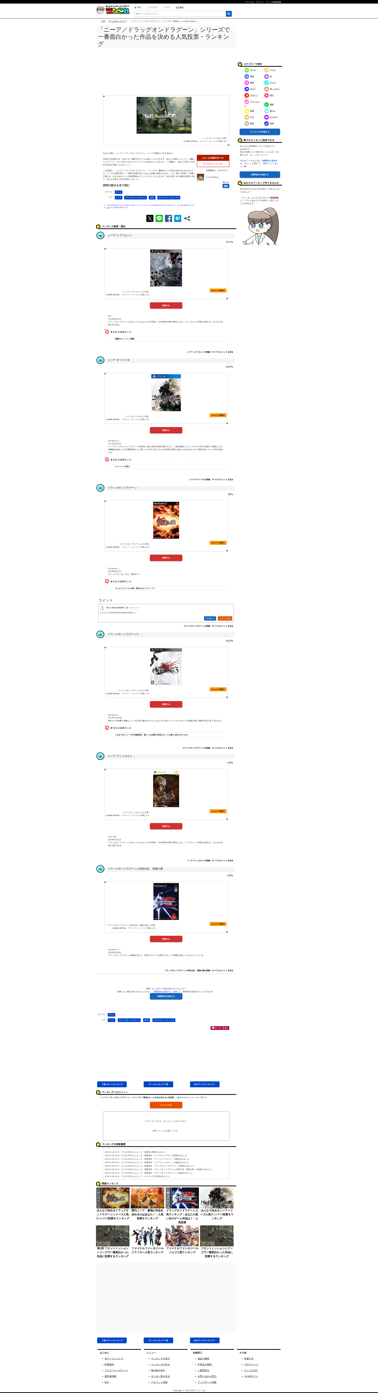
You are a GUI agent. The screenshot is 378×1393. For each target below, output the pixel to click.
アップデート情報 (207, 1382)
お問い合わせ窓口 (207, 1376)
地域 (272, 123)
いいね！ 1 (210, 618)
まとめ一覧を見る (160, 1376)
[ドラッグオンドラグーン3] (166, 666)
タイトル (153, 7)
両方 (139, 7)
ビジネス (274, 117)
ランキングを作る (160, 1364)
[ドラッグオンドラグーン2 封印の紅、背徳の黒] (166, 901)
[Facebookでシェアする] (168, 218)
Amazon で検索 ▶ (218, 290)
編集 (226, 186)
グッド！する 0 (221, 1028)
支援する (249, 1358)
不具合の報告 (205, 1364)
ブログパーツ (251, 1364)
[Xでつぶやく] (149, 218)
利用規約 (109, 1364)
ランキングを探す (160, 1358)
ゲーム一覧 (158, 1084)
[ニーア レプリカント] (166, 267)
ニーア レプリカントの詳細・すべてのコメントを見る (210, 352)
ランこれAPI (250, 1370)
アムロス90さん (212, 177)
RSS (107, 1382)
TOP (103, 21)
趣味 (272, 104)
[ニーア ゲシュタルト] (166, 788)
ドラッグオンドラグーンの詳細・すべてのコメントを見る (208, 626)
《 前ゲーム (112, 1084)
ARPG (152, 198)
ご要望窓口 (203, 1370)
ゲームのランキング (117, 21)
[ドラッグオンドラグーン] (166, 520)
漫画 (252, 76)
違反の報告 (203, 1358)
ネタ (252, 117)
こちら (108, 207)
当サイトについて (114, 1358)
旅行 (272, 95)
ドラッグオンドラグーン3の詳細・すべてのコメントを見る (207, 748)
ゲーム (118, 192)
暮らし (273, 111)
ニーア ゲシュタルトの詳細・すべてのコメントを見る (210, 860)
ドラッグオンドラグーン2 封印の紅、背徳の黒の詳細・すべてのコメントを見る (199, 970)
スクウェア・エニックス (168, 198)
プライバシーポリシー (116, 1370)
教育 (252, 123)
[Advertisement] (166, 72)
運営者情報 (110, 1376)
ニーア (118, 198)
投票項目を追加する (260, 174)
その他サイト (251, 1376)
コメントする (166, 1105)
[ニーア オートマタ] (166, 392)
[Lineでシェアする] (159, 218)
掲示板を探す (158, 1370)
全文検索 (179, 7)
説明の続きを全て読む (116, 185)
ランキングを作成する (259, 132)
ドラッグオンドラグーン (135, 198)
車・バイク (275, 89)
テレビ (273, 82)
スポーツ (254, 95)
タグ (168, 7)
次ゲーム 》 (205, 1084)
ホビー (253, 89)
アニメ (273, 70)
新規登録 (274, 198)
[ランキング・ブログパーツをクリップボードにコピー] (187, 218)
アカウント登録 (159, 1382)
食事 (252, 111)
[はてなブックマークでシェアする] (177, 218)
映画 (252, 82)
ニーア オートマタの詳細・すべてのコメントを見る (211, 479)
